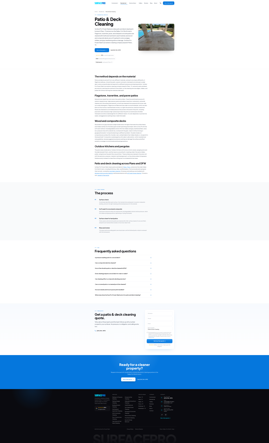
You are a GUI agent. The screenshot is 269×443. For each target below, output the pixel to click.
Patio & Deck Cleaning (130, 415)
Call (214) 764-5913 (115, 50)
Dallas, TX (140, 401)
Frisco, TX (140, 404)
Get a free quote (168, 3)
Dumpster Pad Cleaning (128, 397)
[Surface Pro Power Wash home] (102, 3)
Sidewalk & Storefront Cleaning (130, 402)
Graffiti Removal (129, 405)
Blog (151, 3)
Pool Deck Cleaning (129, 417)
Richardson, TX (142, 408)
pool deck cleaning (114, 171)
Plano (125, 167)
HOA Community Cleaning (116, 414)
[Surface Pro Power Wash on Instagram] (165, 414)
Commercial (114, 3)
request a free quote (103, 175)
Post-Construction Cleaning (117, 418)
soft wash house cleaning (134, 173)
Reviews (146, 3)
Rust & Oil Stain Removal (128, 420)
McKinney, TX (141, 406)
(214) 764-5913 (101, 330)
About (155, 3)
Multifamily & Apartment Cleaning (117, 410)
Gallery (140, 3)
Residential (123, 3)
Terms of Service (139, 429)
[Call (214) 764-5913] (160, 3)
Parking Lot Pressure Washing (117, 397)
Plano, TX (140, 397)
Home (96, 11)
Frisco (129, 167)
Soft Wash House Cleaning (129, 408)
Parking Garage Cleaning (116, 402)
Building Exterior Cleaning (116, 406)
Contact (151, 410)
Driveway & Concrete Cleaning (130, 412)
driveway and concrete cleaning (104, 173)
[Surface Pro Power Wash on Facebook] (162, 414)
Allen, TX (140, 399)
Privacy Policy (151, 337)
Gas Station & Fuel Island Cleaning (116, 422)
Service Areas (132, 3)
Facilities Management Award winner (105, 58)
